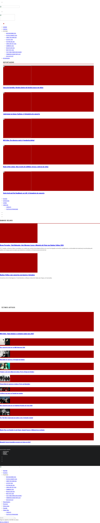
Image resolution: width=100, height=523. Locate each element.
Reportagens (6, 58)
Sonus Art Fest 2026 (11, 43)
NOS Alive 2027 (9, 56)
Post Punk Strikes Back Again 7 (14, 52)
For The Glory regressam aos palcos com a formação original (16, 418)
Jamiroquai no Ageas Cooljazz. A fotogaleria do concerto (21, 114)
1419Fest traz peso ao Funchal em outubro (11, 393)
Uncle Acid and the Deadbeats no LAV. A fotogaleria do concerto (23, 193)
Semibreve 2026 (10, 45)
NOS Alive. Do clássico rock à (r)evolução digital (18, 140)
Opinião (5, 203)
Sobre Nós (5, 205)
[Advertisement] (47, 292)
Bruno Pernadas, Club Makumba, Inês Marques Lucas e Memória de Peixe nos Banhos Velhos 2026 (32, 245)
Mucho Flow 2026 (10, 48)
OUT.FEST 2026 (9, 39)
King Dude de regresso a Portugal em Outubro (12, 359)
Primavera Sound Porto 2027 (13, 54)
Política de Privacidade (12, 209)
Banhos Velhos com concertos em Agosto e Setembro (17, 275)
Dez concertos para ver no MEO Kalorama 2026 (12, 347)
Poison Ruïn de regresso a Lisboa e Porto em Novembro (15, 384)
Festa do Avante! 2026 (11, 35)
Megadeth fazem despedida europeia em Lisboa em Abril (15, 442)
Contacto (8, 207)
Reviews (5, 198)
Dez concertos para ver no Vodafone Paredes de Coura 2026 (16, 405)
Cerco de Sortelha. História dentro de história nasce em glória (23, 88)
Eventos (5, 29)
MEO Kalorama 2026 (11, 33)
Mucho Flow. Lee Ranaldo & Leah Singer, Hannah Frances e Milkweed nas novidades (22, 430)
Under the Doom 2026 (11, 37)
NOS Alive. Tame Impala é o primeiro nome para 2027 (17, 334)
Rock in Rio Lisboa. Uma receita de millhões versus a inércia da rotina (25, 167)
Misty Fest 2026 (10, 50)
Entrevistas (6, 200)
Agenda (5, 27)
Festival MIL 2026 (10, 41)
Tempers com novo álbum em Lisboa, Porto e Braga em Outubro (17, 372)
